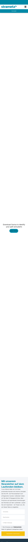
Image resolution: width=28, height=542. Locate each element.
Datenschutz (18, 527)
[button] (25, 6)
